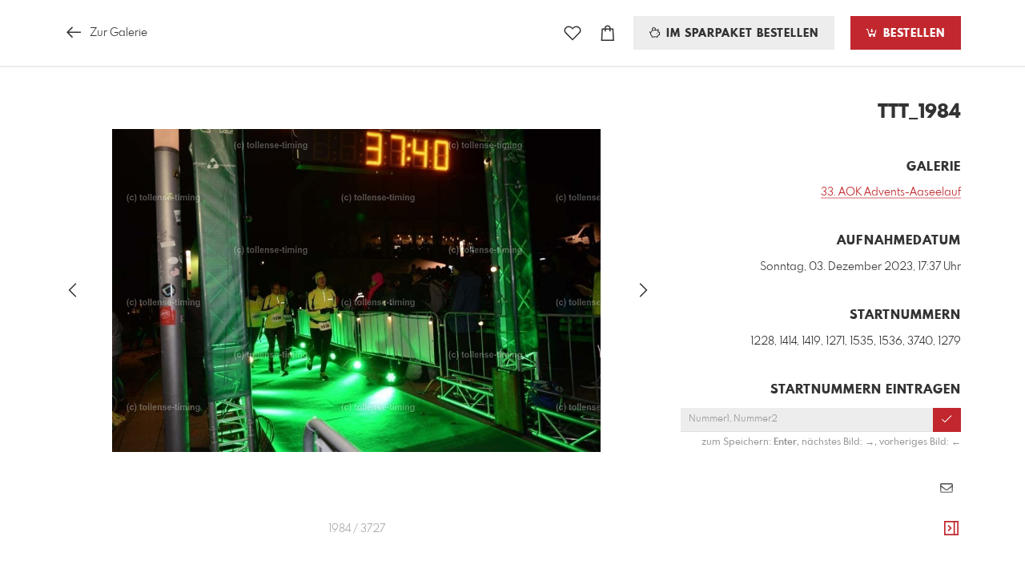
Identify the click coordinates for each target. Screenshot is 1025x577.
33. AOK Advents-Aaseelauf (891, 192)
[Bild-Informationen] (951, 529)
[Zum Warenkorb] (607, 33)
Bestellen (912, 33)
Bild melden (934, 513)
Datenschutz (933, 535)
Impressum (871, 535)
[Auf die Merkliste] (572, 33)
